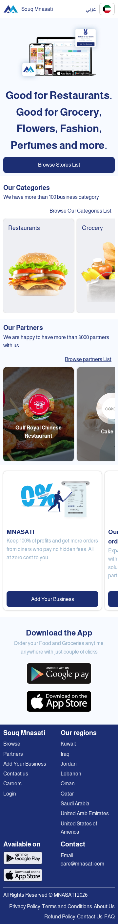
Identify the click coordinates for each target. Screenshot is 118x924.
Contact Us (90, 916)
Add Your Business (52, 599)
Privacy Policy (24, 906)
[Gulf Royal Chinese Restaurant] (38, 459)
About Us (104, 906)
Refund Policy (59, 916)
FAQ (109, 916)
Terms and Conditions (67, 906)
